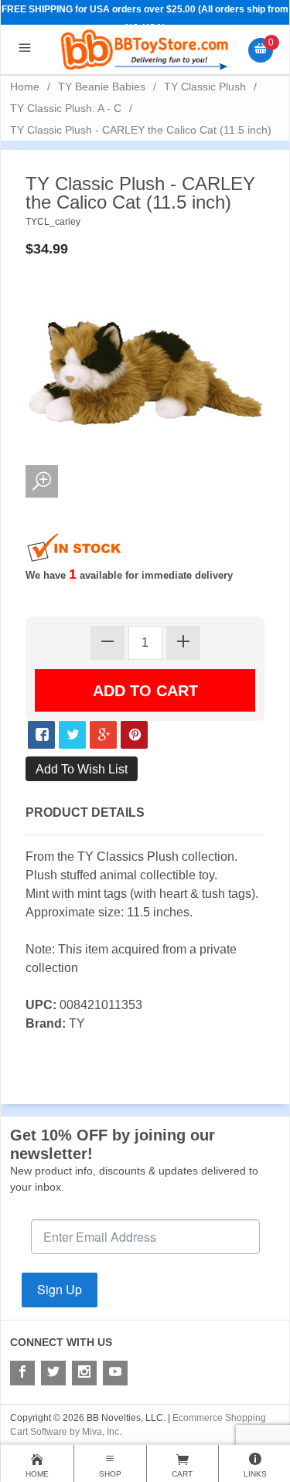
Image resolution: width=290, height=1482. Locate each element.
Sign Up (59, 1289)
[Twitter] (53, 1373)
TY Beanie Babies (101, 86)
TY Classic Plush (205, 86)
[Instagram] (84, 1373)
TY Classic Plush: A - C (65, 108)
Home (24, 86)
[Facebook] (22, 1373)
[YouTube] (115, 1373)
